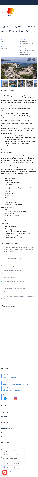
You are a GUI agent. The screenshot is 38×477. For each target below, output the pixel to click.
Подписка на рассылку (7, 428)
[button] (34, 75)
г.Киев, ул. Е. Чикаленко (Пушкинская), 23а (15, 384)
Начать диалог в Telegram (12, 390)
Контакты (4, 416)
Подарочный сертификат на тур (10, 432)
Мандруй (8, 471)
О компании (4, 412)
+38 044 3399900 (9, 377)
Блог (2, 436)
